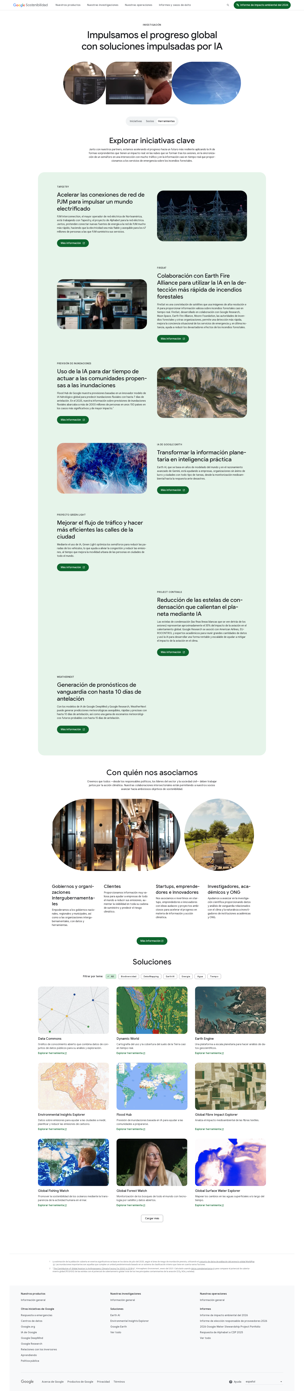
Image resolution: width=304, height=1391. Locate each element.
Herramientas (166, 121)
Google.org (28, 1326)
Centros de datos (31, 1321)
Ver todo (115, 1332)
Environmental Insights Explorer (129, 1321)
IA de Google (29, 1332)
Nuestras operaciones (138, 5)
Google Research (31, 1343)
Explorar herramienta (51, 1053)
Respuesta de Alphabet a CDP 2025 (221, 1332)
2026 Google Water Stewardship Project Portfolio (230, 1326)
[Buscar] (228, 5)
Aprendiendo (29, 1355)
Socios (150, 121)
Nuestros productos (68, 5)
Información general (33, 1300)
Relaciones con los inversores (39, 1349)
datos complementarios (201, 1268)
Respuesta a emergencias (36, 1315)
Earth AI (115, 1315)
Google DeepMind (32, 1338)
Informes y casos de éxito (175, 5)
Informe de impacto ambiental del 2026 (264, 5)
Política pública (30, 1361)
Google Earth (118, 1326)
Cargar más (152, 1218)
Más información (71, 243)
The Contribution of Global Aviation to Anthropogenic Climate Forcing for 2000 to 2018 (92, 1268)
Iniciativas (136, 121)
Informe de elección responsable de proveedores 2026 (233, 1321)
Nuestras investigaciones (102, 5)
